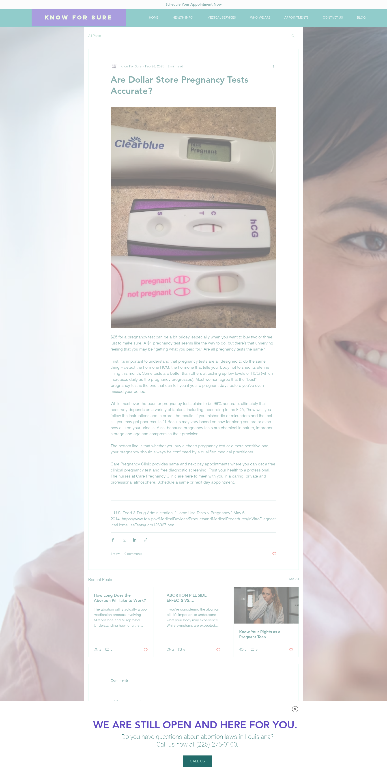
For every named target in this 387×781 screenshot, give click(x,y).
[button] (295, 709)
